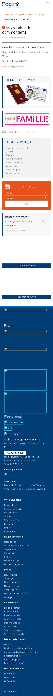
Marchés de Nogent (15, 173)
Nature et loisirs (11, 586)
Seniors (7, 516)
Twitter (20, 485)
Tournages (9, 578)
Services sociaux (11, 520)
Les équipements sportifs (16, 593)
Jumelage (8, 597)
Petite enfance (10, 505)
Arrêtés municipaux (14, 162)
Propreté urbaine (12, 622)
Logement (8, 524)
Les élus (8, 644)
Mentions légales (12, 691)
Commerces (9, 553)
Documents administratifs (17, 148)
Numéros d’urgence (13, 560)
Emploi (7, 527)
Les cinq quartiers (12, 607)
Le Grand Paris (11, 681)
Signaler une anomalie (14, 634)
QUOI (9, 193)
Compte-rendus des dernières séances (22, 652)
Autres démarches (14, 158)
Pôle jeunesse (10, 512)
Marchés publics (13, 166)
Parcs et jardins (11, 611)
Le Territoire (9, 677)
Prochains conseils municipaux (18, 648)
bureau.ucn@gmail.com (12, 66)
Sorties (7, 557)
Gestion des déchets (13, 619)
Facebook (8, 485)
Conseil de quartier (13, 659)
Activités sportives (12, 589)
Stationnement (11, 549)
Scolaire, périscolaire (13, 509)
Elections (10, 155)
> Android (21, 230)
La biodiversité (11, 626)
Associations (10, 531)
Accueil (11, 14)
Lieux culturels (10, 574)
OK (26, 204)
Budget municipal (12, 655)
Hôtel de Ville (10, 541)
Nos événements (12, 582)
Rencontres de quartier (14, 663)
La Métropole (10, 673)
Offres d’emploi (13, 169)
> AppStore (10, 230)
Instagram (30, 485)
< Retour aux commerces (13, 37)
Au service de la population (16, 545)
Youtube (41, 485)
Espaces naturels (12, 615)
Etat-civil (9, 151)
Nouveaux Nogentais (13, 564)
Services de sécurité (13, 630)
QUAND (10, 198)
